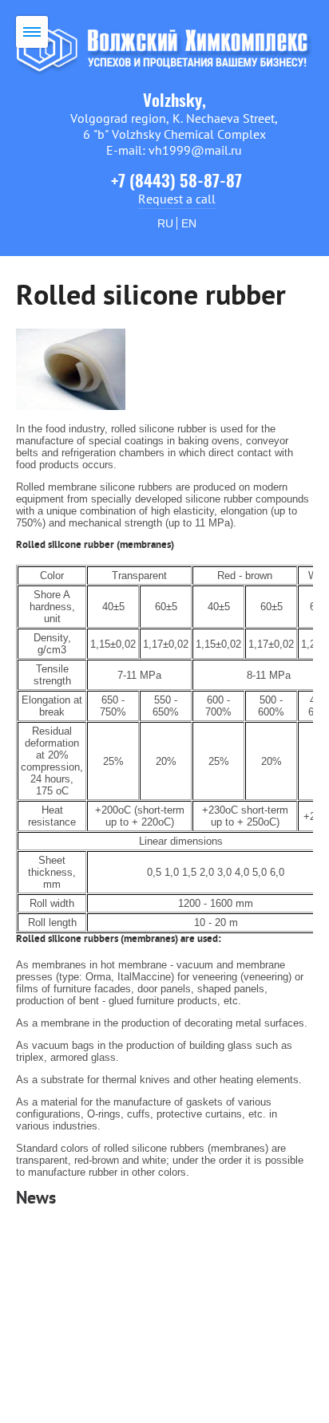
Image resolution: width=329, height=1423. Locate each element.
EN (188, 223)
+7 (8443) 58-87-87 (176, 182)
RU (165, 223)
